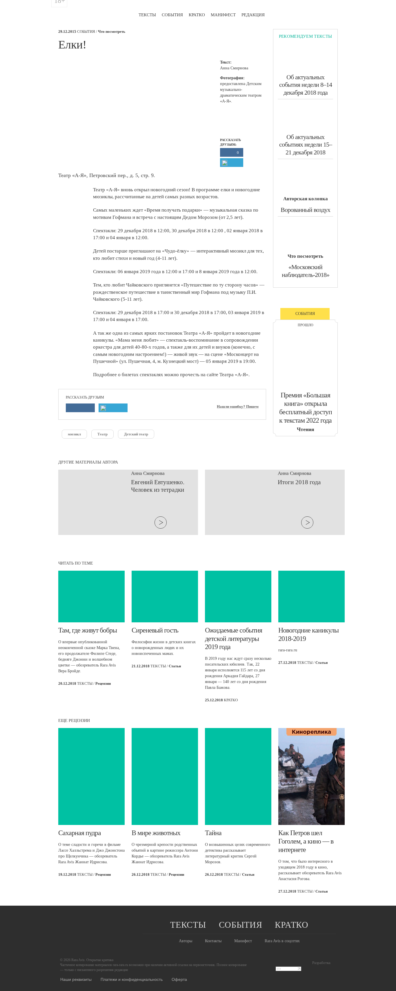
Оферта (179, 979)
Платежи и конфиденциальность (132, 979)
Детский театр (136, 434)
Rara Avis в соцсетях (282, 941)
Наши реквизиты (76, 979)
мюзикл (74, 434)
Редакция (253, 14)
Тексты (147, 14)
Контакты (213, 941)
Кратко (197, 14)
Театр (102, 434)
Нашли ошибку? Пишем (238, 407)
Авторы (185, 941)
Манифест (223, 14)
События (172, 14)
